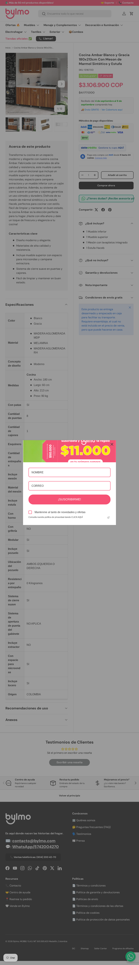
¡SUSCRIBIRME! (69, 499)
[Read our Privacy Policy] (108, 517)
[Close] (112, 444)
